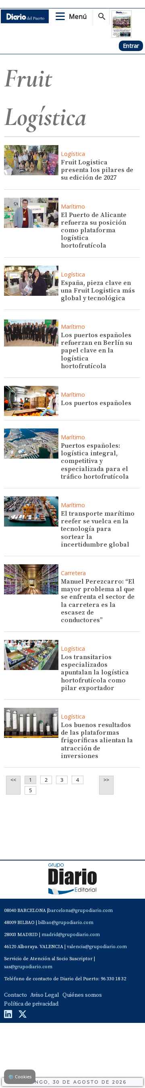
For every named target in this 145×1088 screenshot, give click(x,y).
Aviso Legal (44, 995)
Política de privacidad (31, 1004)
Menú (78, 16)
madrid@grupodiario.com (70, 935)
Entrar (131, 45)
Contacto (15, 995)
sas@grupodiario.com (28, 967)
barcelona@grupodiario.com (80, 911)
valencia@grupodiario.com (97, 947)
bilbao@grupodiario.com (65, 923)
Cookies (19, 1077)
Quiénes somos (82, 995)
